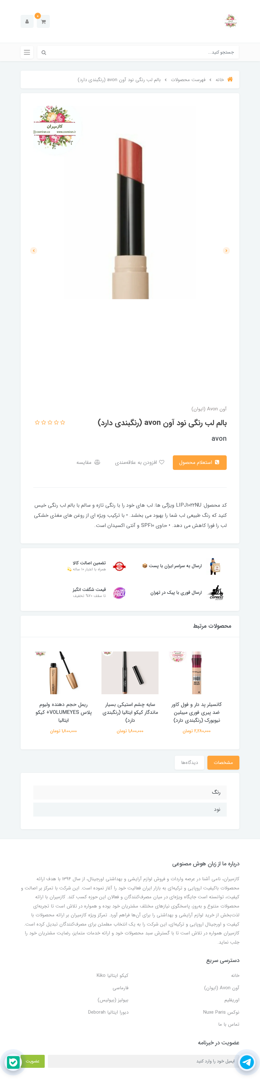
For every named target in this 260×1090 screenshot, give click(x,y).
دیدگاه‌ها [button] (189, 762)
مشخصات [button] (223, 762)
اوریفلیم (231, 1000)
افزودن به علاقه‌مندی (137, 462)
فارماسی (120, 988)
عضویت (33, 1061)
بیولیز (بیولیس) (113, 1000)
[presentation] (226, 250)
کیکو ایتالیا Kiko (112, 975)
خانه (235, 975)
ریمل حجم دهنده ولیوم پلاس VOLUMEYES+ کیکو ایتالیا (64, 712)
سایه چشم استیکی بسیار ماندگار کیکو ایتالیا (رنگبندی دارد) (130, 712)
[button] (43, 21)
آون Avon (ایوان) (221, 988)
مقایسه (84, 462)
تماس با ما (228, 1024)
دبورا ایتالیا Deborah (108, 1012)
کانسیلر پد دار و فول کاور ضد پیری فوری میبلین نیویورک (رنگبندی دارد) (197, 712)
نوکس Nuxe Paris (221, 1012)
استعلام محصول (196, 462)
